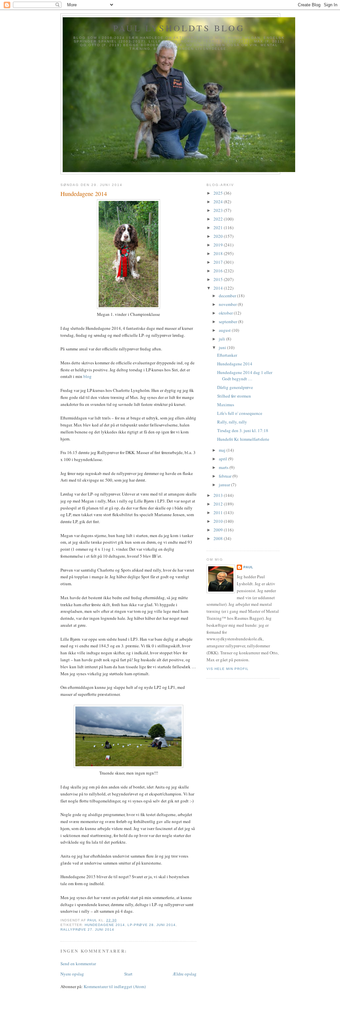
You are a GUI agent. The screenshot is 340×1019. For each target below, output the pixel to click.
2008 (218, 538)
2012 (218, 504)
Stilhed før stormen (234, 396)
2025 (218, 193)
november (228, 304)
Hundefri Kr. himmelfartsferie (243, 439)
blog (87, 376)
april (223, 459)
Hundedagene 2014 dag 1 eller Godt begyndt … (244, 375)
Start (128, 974)
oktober (226, 313)
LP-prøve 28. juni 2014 (151, 925)
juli (222, 339)
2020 (218, 236)
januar (225, 485)
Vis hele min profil (228, 669)
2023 (218, 210)
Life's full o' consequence (239, 413)
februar (225, 476)
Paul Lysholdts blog (179, 28)
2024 (218, 202)
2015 (218, 279)
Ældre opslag (185, 974)
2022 (218, 219)
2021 (218, 228)
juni (223, 347)
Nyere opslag (72, 974)
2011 (218, 512)
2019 (218, 245)
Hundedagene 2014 (105, 925)
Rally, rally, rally (232, 422)
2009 (218, 530)
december (228, 296)
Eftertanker (227, 355)
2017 (218, 262)
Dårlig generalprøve (235, 387)
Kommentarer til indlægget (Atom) (115, 986)
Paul (248, 567)
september (228, 321)
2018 (218, 253)
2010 (218, 521)
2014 (218, 288)
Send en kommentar (78, 964)
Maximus (225, 405)
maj (222, 450)
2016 (218, 271)
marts (224, 467)
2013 (218, 495)
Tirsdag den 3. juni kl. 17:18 (242, 430)
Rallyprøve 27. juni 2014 (87, 929)
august (225, 330)
